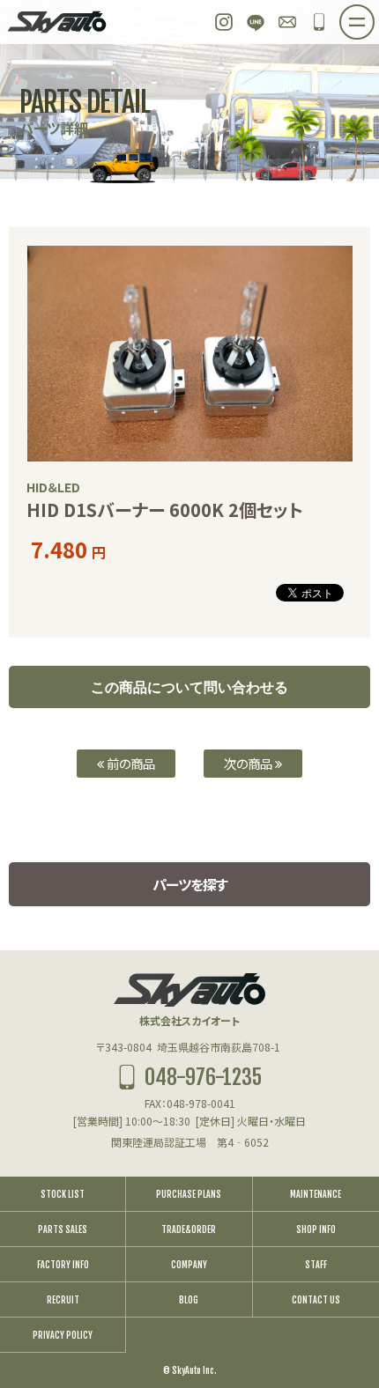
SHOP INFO (316, 1229)
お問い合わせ (287, 22)
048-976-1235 (319, 22)
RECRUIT (63, 1300)
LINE (255, 22)
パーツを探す (189, 884)
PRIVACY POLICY (63, 1335)
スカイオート (57, 22)
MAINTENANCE (315, 1194)
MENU (374, 17)
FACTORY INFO (63, 1264)
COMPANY (189, 1264)
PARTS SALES (62, 1229)
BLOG (188, 1300)
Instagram (224, 22)
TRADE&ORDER (188, 1229)
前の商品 (129, 763)
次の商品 (249, 763)
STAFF (316, 1264)
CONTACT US (316, 1300)
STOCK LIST (63, 1194)
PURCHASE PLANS (188, 1194)
